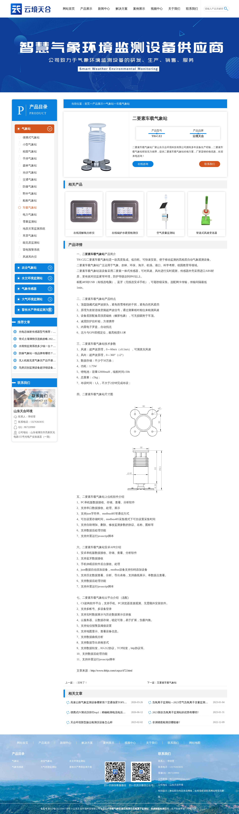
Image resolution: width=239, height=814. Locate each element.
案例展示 (139, 8)
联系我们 (192, 8)
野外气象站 (30, 193)
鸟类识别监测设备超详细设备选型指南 (38, 367)
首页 (87, 103)
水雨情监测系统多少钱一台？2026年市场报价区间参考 (38, 346)
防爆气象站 (30, 186)
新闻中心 (104, 8)
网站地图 (194, 742)
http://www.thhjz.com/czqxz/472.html (111, 670)
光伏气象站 (30, 172)
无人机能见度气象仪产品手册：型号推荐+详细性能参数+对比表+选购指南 (38, 360)
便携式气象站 (31, 137)
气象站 (110, 103)
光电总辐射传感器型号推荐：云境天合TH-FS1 (38, 331)
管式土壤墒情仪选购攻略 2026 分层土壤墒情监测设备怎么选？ (38, 339)
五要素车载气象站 (167, 682)
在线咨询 (143, 164)
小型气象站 (30, 144)
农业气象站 (46, 761)
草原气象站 (30, 235)
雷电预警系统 (31, 249)
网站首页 (69, 8)
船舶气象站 (30, 200)
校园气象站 (30, 151)
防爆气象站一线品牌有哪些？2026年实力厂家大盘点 (38, 353)
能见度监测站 (31, 242)
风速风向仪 (30, 256)
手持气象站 (30, 158)
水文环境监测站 (77, 761)
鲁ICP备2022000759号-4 (60, 808)
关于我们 (174, 8)
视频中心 (157, 8)
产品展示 (86, 8)
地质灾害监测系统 (34, 228)
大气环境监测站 (49, 767)
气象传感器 (17, 767)
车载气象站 (30, 207)
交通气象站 (30, 179)
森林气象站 (30, 165)
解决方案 (122, 8)
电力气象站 (30, 214)
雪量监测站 (30, 221)
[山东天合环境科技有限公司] (31, 6)
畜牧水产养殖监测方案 (80, 767)
